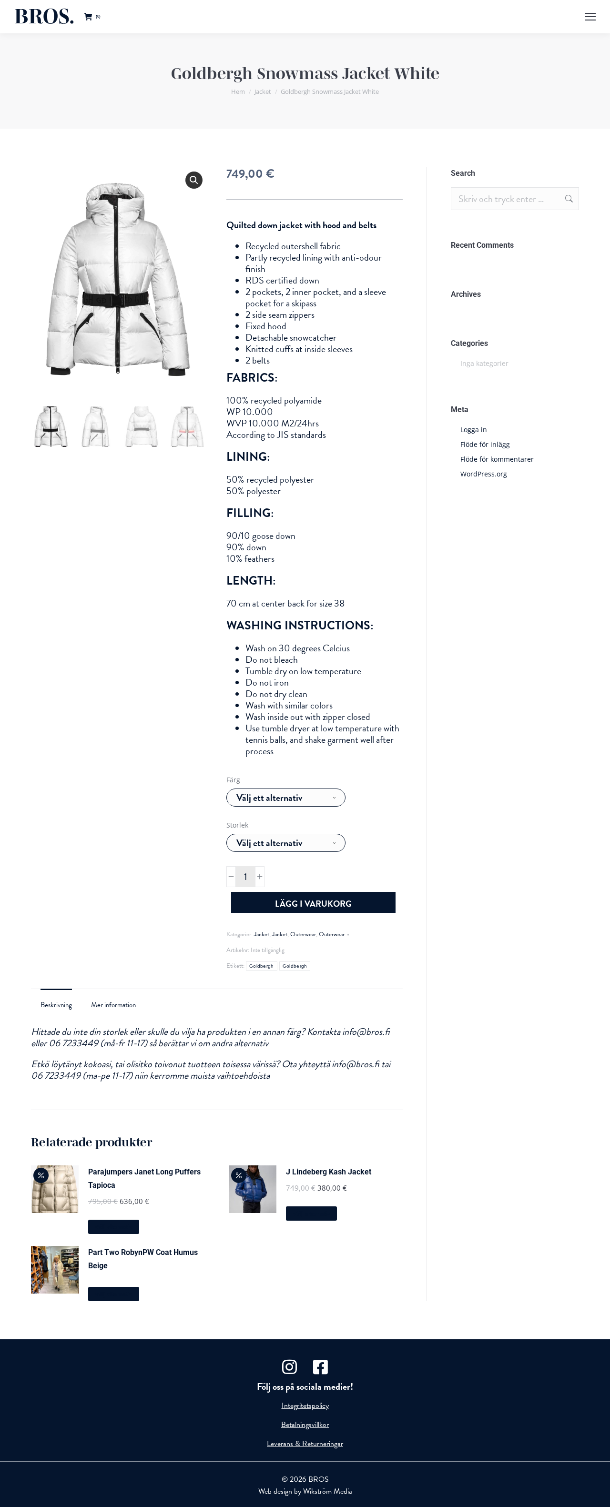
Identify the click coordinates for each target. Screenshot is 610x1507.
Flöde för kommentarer (497, 459)
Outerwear (303, 934)
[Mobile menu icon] (590, 16)
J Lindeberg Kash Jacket (328, 1171)
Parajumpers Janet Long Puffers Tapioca (144, 1178)
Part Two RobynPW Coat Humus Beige (143, 1259)
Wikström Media (327, 1491)
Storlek (237, 824)
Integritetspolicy (305, 1405)
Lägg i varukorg (313, 903)
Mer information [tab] (113, 1005)
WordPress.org (483, 473)
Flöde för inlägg (485, 444)
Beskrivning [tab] (56, 1005)
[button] (194, 180)
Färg (233, 779)
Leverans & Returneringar (305, 1443)
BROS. (44, 16)
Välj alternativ (113, 1227)
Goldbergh (261, 966)
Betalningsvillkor (305, 1424)
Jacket (261, 934)
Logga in (473, 429)
